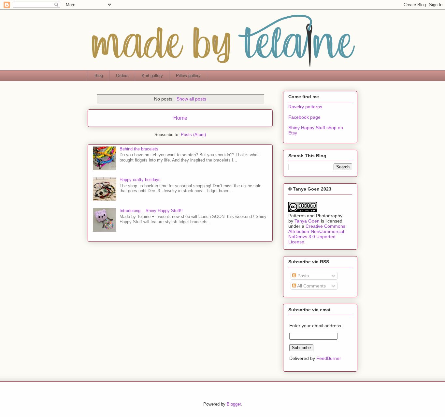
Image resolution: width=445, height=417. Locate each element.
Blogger (234, 404)
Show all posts (191, 98)
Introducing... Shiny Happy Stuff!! (151, 210)
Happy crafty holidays (140, 179)
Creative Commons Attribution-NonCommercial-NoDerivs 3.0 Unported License (317, 234)
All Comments (311, 285)
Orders (122, 75)
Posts (302, 275)
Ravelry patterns (305, 106)
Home (180, 118)
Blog (98, 75)
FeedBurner (328, 358)
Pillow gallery (188, 75)
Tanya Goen (307, 221)
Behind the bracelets (139, 149)
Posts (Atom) (193, 134)
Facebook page (304, 117)
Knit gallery (152, 75)
